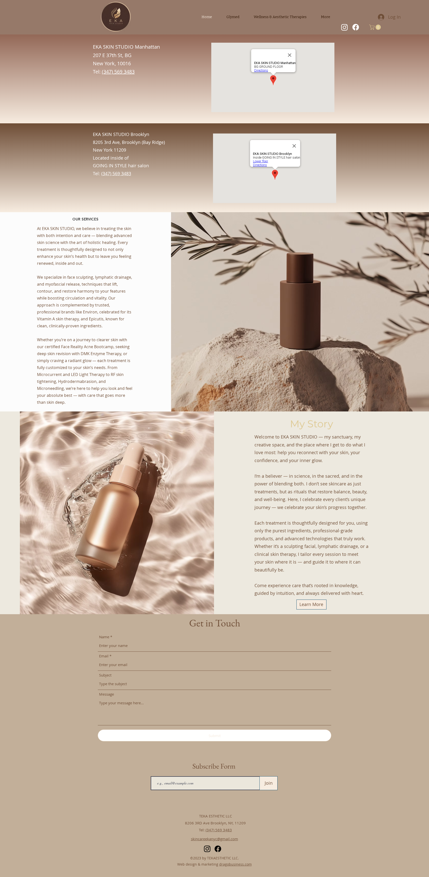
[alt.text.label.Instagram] (344, 27)
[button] (375, 27)
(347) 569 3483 (219, 829)
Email (103, 656)
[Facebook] (355, 27)
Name (104, 637)
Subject (105, 675)
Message (106, 694)
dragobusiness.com (235, 864)
